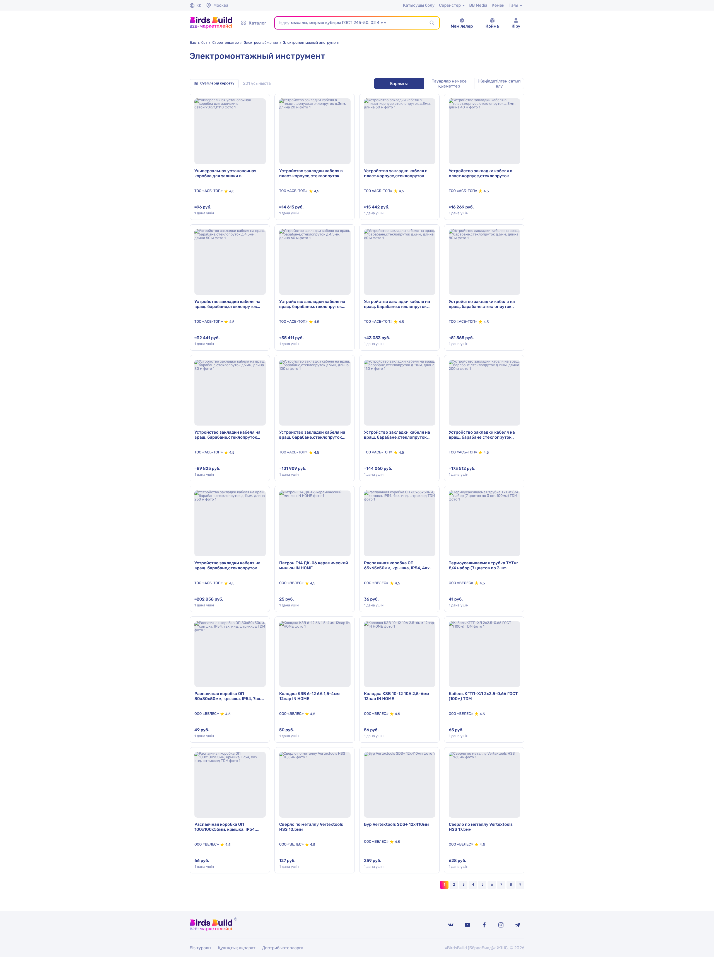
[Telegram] (517, 925)
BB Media (478, 5)
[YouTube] (467, 925)
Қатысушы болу (419, 5)
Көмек (498, 5)
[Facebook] (484, 925)
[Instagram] (501, 925)
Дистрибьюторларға (282, 947)
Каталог (257, 23)
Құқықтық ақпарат (236, 947)
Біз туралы (200, 947)
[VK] (450, 925)
